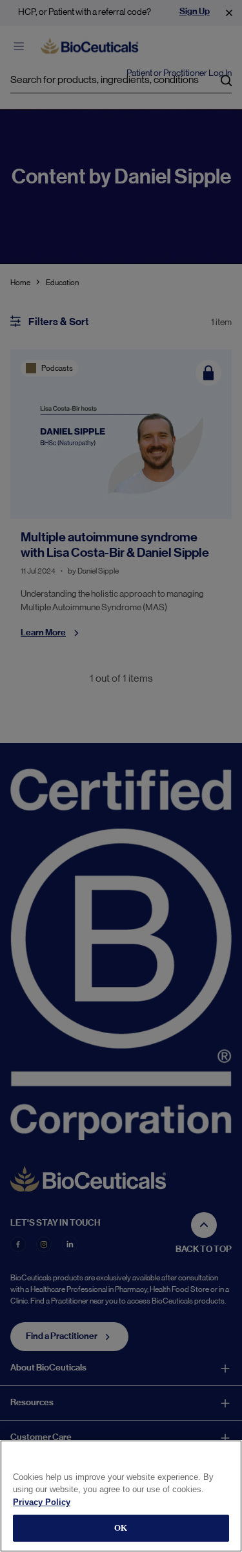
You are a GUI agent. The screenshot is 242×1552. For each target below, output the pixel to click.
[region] (121, 1496)
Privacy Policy (41, 1502)
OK (120, 1528)
